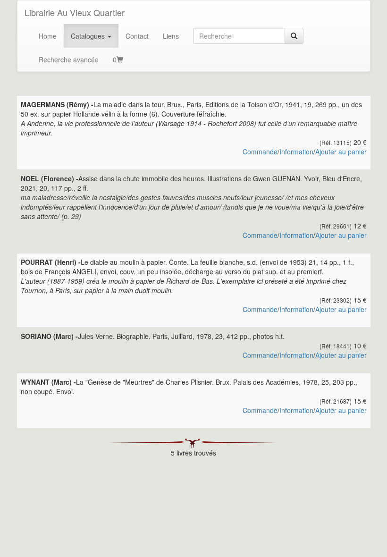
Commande (260, 151)
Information (296, 151)
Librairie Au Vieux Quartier (75, 12)
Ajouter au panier (341, 151)
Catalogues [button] (89, 36)
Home (48, 36)
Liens (171, 36)
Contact (137, 36)
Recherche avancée (69, 59)
